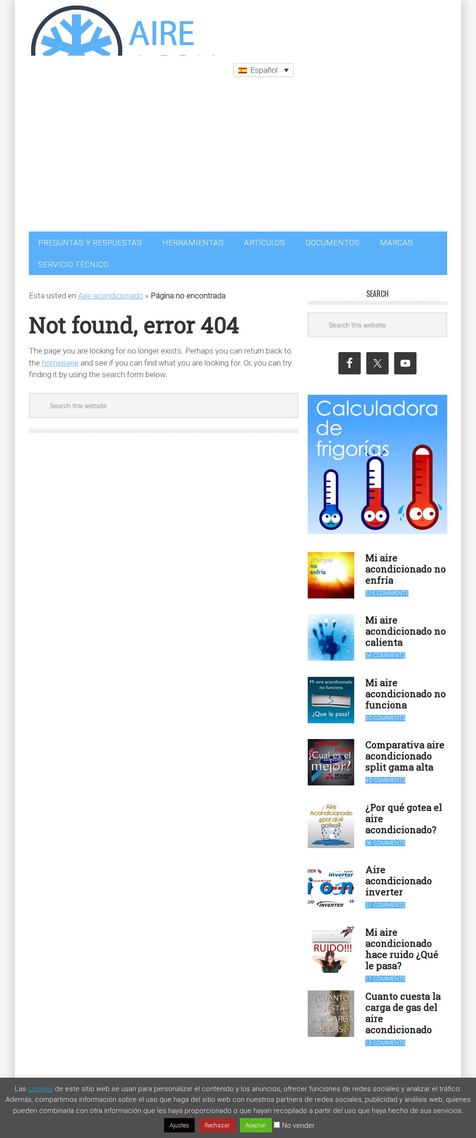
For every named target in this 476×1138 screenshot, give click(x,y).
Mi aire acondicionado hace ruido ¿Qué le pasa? (401, 944)
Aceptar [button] (255, 1125)
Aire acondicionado (110, 291)
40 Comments (385, 775)
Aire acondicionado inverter (398, 876)
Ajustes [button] (179, 1125)
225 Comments (387, 588)
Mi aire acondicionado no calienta (405, 626)
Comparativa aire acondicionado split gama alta (404, 751)
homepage (60, 358)
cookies (40, 1089)
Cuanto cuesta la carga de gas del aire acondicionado (403, 1008)
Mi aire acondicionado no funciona (405, 689)
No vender (298, 1125)
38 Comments (385, 838)
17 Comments (385, 974)
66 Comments (385, 651)
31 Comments (385, 900)
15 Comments (385, 1038)
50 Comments (385, 713)
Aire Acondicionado (122, 28)
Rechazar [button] (217, 1125)
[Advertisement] (238, 157)
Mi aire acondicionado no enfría (405, 564)
